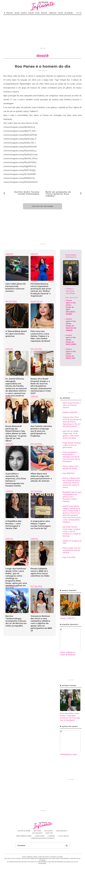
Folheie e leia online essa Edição (70, 291)
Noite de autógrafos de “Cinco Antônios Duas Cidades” (58, 194)
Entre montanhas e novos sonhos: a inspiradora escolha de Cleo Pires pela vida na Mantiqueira (71, 456)
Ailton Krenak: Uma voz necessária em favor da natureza (71, 550)
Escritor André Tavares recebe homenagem (26, 193)
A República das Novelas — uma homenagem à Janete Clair (13, 525)
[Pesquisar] (81, 13)
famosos (9, 13)
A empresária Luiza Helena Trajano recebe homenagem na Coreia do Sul (41, 525)
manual (31, 13)
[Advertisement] (42, 32)
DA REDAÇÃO (68, 13)
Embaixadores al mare (68, 754)
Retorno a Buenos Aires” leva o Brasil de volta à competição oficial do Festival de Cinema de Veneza (72, 482)
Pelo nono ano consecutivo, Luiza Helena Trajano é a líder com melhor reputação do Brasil (40, 336)
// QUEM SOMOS (40, 836)
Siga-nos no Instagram (42, 206)
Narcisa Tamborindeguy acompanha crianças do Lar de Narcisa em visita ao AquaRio (16, 621)
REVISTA (60, 13)
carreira (34, 254)
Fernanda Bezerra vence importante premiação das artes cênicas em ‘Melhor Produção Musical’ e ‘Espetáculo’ (41, 290)
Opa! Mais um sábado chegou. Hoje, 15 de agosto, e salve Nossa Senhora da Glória (71, 434)
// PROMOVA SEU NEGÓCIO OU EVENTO (42, 838)
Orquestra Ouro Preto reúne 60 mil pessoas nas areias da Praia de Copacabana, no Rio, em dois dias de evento (72, 421)
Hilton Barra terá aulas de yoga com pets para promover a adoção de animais (41, 477)
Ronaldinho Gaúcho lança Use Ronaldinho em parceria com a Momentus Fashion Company (72, 496)
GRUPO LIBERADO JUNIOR (24, 836)
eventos (24, 13)
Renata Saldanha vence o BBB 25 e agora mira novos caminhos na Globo (40, 572)
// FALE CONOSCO (63, 836)
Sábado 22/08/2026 (70, 412)
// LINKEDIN (51, 836)
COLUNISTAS (52, 13)
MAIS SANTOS (48, 831)
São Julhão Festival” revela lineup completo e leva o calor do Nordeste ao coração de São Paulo (72, 531)
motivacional (11, 301)
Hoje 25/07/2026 (69, 557)
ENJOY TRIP (49, 833)
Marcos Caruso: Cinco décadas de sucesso (70, 467)
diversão (44, 13)
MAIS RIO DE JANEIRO (24, 831)
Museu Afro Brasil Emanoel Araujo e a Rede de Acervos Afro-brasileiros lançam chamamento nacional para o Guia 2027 (41, 386)
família (8, 396)
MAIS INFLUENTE (37, 833)
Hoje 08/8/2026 (68, 473)
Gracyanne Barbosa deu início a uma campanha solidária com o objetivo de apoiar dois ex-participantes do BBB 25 (41, 623)
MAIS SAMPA (37, 831)
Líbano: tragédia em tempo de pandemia (67, 653)
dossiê (16, 13)
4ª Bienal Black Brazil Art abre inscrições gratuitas (16, 333)
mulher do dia (37, 301)
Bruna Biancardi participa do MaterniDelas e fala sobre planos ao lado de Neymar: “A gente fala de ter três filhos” (15, 433)
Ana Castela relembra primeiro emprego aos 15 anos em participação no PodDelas (41, 431)
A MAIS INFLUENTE (61, 831)
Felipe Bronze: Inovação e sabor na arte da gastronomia (72, 445)
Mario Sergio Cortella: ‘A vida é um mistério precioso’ (72, 405)
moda (37, 13)
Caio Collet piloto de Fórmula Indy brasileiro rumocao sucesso (15, 287)
